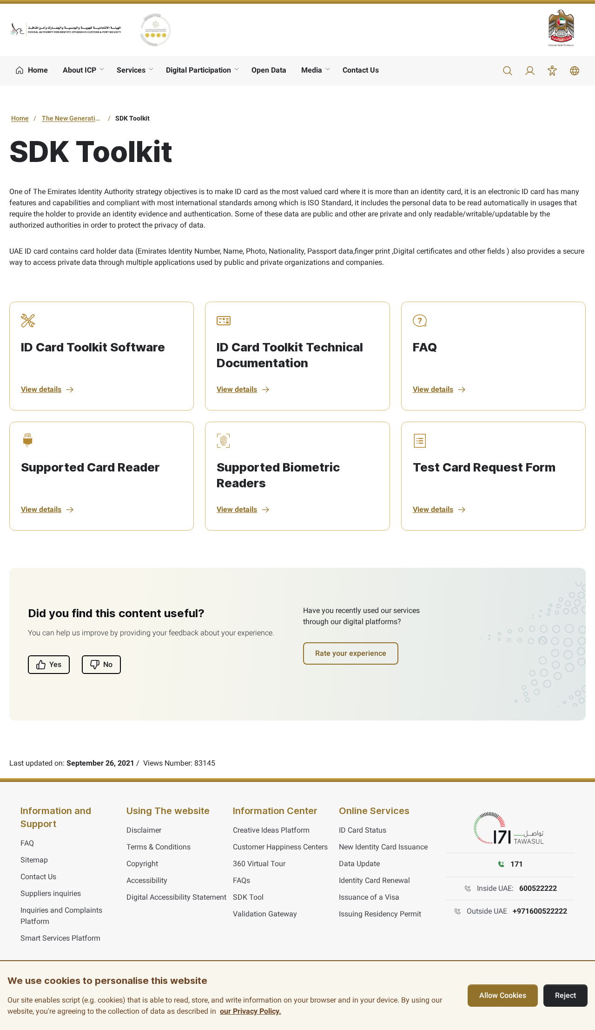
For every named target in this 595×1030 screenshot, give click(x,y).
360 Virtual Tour (259, 863)
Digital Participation (198, 70)
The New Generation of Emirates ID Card (73, 118)
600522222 (538, 888)
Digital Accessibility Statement (176, 897)
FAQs (241, 880)
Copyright (142, 863)
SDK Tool (248, 897)
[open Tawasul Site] (510, 828)
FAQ (27, 843)
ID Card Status (362, 830)
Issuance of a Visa (369, 897)
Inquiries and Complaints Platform (61, 916)
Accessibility (146, 880)
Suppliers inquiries (50, 893)
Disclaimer (143, 830)
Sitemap (34, 859)
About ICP (79, 70)
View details (41, 389)
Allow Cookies (502, 995)
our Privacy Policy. (250, 1011)
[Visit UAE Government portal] (567, 27)
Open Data (268, 70)
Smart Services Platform (60, 938)
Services (131, 70)
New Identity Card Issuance (383, 846)
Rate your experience (350, 653)
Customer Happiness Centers (280, 846)
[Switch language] (574, 71)
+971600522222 (540, 911)
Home (20, 118)
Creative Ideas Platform (271, 830)
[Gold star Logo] (155, 30)
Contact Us (361, 70)
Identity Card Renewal (374, 880)
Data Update (359, 863)
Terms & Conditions (158, 846)
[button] (507, 71)
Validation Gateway (265, 913)
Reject (565, 995)
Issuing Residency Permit (380, 913)
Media (311, 70)
